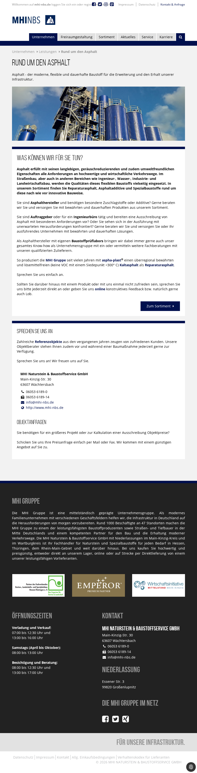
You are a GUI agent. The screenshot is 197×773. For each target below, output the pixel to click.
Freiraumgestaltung (76, 37)
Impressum (126, 4)
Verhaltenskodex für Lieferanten (144, 757)
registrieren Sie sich (97, 4)
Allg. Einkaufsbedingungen (93, 757)
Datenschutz (147, 4)
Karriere (166, 37)
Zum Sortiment (159, 306)
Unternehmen (43, 37)
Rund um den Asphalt (79, 51)
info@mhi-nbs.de (40, 402)
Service (147, 37)
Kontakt (63, 757)
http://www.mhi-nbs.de (44, 407)
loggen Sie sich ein (63, 4)
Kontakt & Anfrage (172, 4)
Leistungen (48, 51)
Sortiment (107, 37)
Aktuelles (128, 37)
